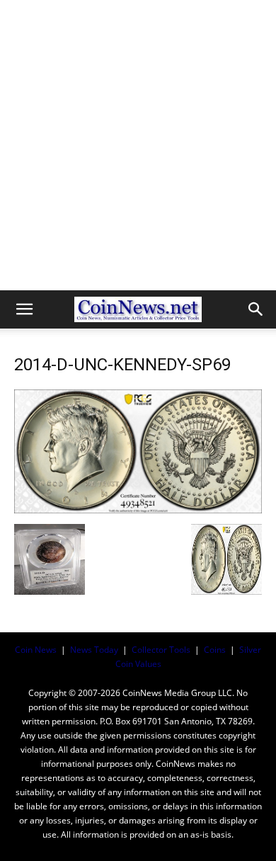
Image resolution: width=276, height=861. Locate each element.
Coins (215, 650)
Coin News (36, 650)
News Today (94, 650)
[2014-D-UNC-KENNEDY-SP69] (138, 509)
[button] (24, 309)
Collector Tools (161, 650)
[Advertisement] (138, 145)
